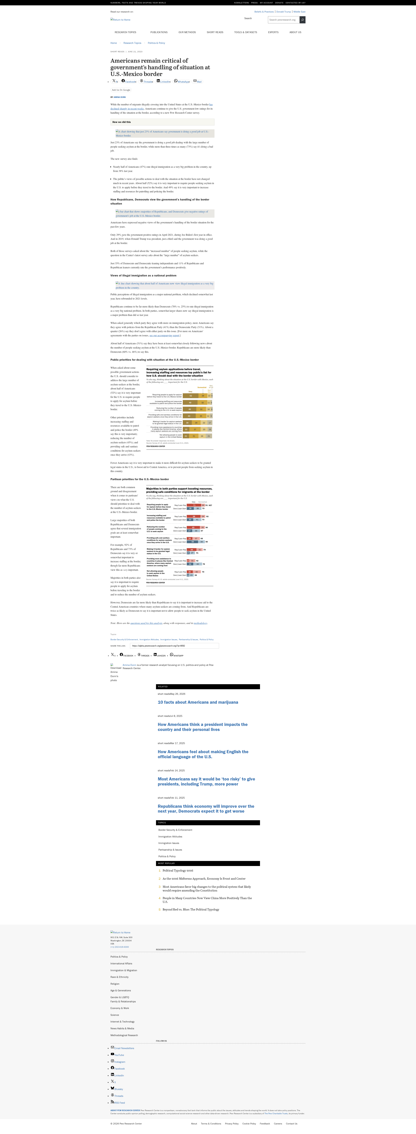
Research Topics (126, 32)
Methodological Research (124, 1035)
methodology (200, 623)
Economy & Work (119, 1008)
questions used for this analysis (146, 623)
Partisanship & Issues (188, 639)
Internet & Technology (122, 1021)
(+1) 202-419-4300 (119, 947)
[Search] (303, 19)
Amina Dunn (120, 97)
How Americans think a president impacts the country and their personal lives (203, 727)
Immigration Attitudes (149, 639)
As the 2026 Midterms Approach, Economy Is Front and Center (204, 879)
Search (248, 18)
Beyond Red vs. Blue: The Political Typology (191, 909)
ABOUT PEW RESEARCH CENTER (125, 1110)
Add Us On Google (121, 89)
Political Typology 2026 (178, 870)
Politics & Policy (207, 639)
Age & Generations (120, 990)
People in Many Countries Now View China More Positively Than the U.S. (207, 900)
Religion (114, 983)
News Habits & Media (122, 1028)
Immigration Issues (168, 639)
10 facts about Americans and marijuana (198, 702)
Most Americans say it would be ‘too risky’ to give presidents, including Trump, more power (206, 781)
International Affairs (121, 963)
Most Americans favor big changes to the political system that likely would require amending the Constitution (207, 888)
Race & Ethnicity (119, 976)
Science (114, 1014)
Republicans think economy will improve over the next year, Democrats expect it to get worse (206, 808)
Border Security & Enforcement (124, 639)
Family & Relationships (123, 1001)
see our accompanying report (164, 335)
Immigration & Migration (123, 970)
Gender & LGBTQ (119, 997)
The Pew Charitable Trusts (276, 1113)
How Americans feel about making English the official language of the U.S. (203, 754)
